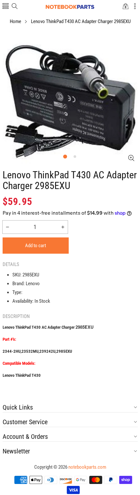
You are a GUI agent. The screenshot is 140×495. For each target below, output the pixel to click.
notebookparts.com (87, 467)
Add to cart (35, 245)
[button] (5, 6)
